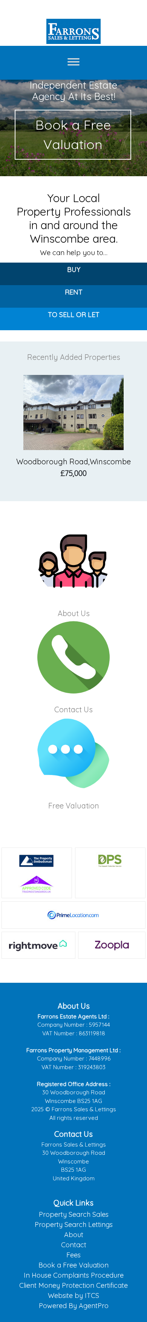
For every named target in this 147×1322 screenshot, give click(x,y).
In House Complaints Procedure (74, 1275)
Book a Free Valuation (73, 134)
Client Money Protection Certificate (73, 1285)
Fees (73, 1255)
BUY (73, 269)
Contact (73, 1244)
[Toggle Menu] (73, 62)
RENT (74, 292)
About (73, 1234)
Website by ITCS (73, 1295)
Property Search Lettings (74, 1224)
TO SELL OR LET (74, 314)
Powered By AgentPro (74, 1305)
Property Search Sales (74, 1214)
